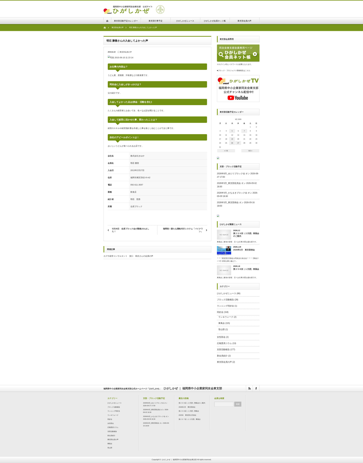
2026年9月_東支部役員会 (229, 183)
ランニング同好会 (225, 306)
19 (232, 139)
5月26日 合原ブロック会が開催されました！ (130, 230)
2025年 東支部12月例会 (187, 415)
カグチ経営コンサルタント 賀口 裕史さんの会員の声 (128, 256)
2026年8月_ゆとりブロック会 (231, 173)
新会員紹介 (222, 355)
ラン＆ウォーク (225, 317)
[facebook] (256, 388)
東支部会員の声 (118, 27)
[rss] (249, 388)
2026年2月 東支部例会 (244, 250)
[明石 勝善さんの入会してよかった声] (134, 12)
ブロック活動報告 (225, 299)
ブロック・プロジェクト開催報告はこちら (234, 71)
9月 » (250, 151)
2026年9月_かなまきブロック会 (232, 193)
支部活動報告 (223, 349)
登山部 (221, 329)
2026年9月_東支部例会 (228, 202)
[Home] (106, 27)
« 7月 (226, 151)
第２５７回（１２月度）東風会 (190, 419)
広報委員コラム (224, 343)
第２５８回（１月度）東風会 (246, 269)
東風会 (221, 323)
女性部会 (221, 337)
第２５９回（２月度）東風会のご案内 (246, 234)
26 (232, 143)
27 (238, 143)
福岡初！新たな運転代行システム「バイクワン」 (183, 230)
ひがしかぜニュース (226, 293)
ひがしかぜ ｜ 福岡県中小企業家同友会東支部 (179, 460)
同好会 (220, 312)
